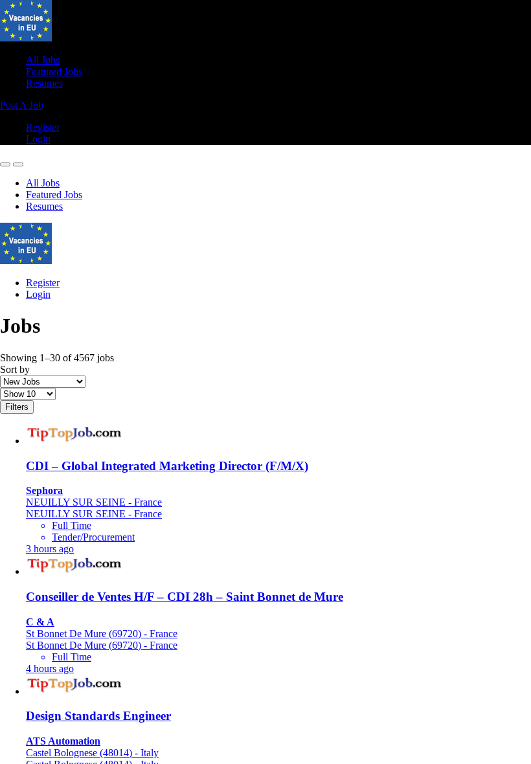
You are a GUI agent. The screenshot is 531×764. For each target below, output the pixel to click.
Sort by (15, 369)
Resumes (44, 83)
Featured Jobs (54, 71)
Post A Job (21, 105)
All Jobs (43, 59)
